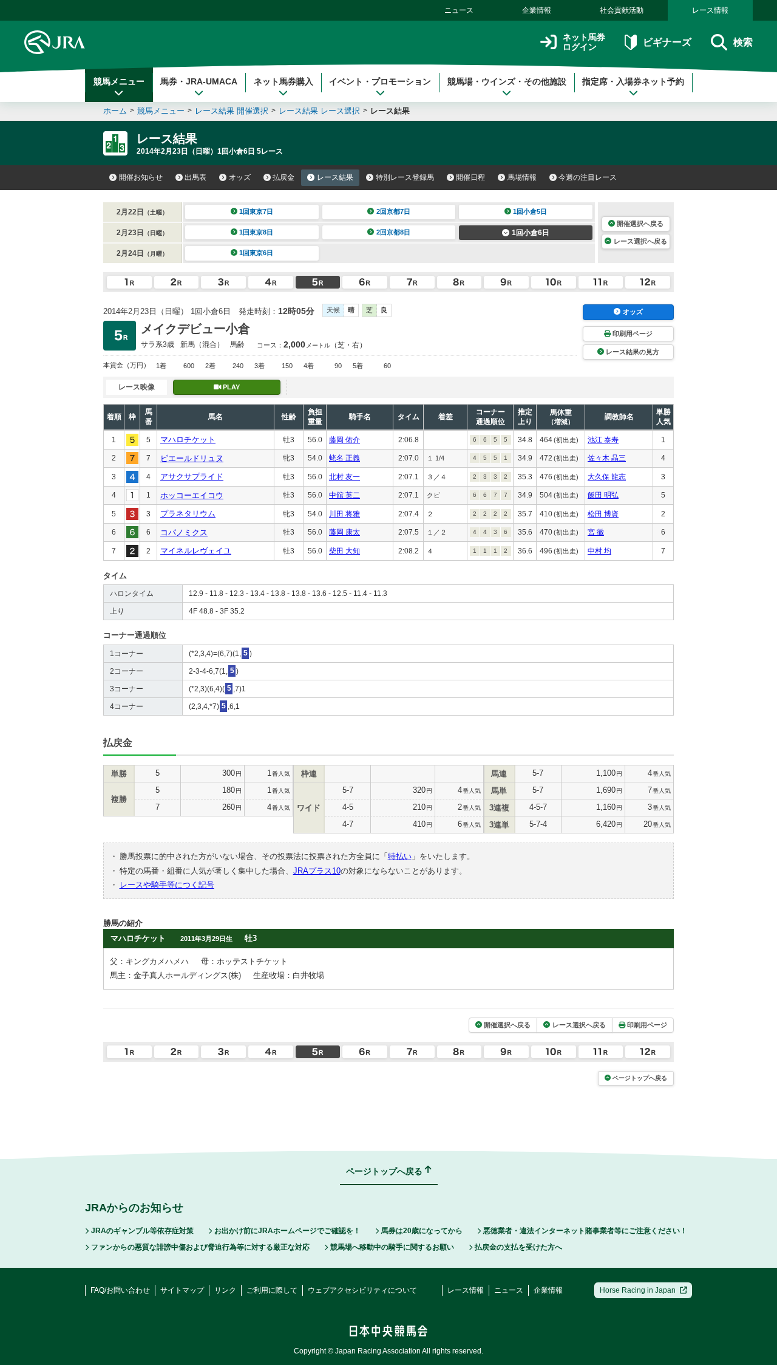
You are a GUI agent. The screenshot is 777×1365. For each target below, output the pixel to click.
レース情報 (710, 10)
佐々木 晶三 (607, 458)
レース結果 (335, 177)
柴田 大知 (344, 551)
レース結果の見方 (632, 351)
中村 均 (599, 551)
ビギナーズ (667, 42)
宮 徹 (596, 532)
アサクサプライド (191, 476)
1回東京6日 (256, 252)
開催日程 (470, 177)
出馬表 (195, 177)
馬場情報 (522, 177)
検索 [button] (743, 42)
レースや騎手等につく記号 (167, 884)
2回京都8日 (393, 232)
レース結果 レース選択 (319, 110)
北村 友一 (344, 477)
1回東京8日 (256, 232)
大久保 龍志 (607, 477)
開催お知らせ (141, 177)
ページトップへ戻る (639, 1078)
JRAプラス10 (317, 870)
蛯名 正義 (344, 458)
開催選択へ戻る (640, 223)
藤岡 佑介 (344, 440)
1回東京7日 (256, 211)
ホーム (115, 110)
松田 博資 (603, 514)
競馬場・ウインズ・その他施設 (506, 81)
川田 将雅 (344, 514)
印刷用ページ (632, 333)
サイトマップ (182, 1290)
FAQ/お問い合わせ (120, 1290)
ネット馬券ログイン (584, 42)
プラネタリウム (187, 513)
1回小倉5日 (530, 211)
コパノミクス (184, 532)
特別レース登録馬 (405, 177)
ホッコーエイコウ (191, 495)
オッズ (240, 177)
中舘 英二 (344, 495)
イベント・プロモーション (380, 81)
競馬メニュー (118, 81)
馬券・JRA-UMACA (198, 81)
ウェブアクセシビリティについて (362, 1290)
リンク (225, 1290)
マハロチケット (187, 439)
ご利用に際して (271, 1290)
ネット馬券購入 (283, 81)
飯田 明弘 (603, 495)
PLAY (231, 387)
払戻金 (283, 177)
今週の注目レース (587, 177)
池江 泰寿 (603, 440)
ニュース (458, 10)
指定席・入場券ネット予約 (633, 81)
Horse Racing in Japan (638, 1290)
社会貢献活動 (621, 10)
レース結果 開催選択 (231, 110)
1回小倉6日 (530, 232)
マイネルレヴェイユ (195, 550)
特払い (400, 856)
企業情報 (536, 10)
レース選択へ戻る (640, 241)
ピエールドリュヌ (191, 458)
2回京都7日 (393, 211)
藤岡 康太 (344, 532)
